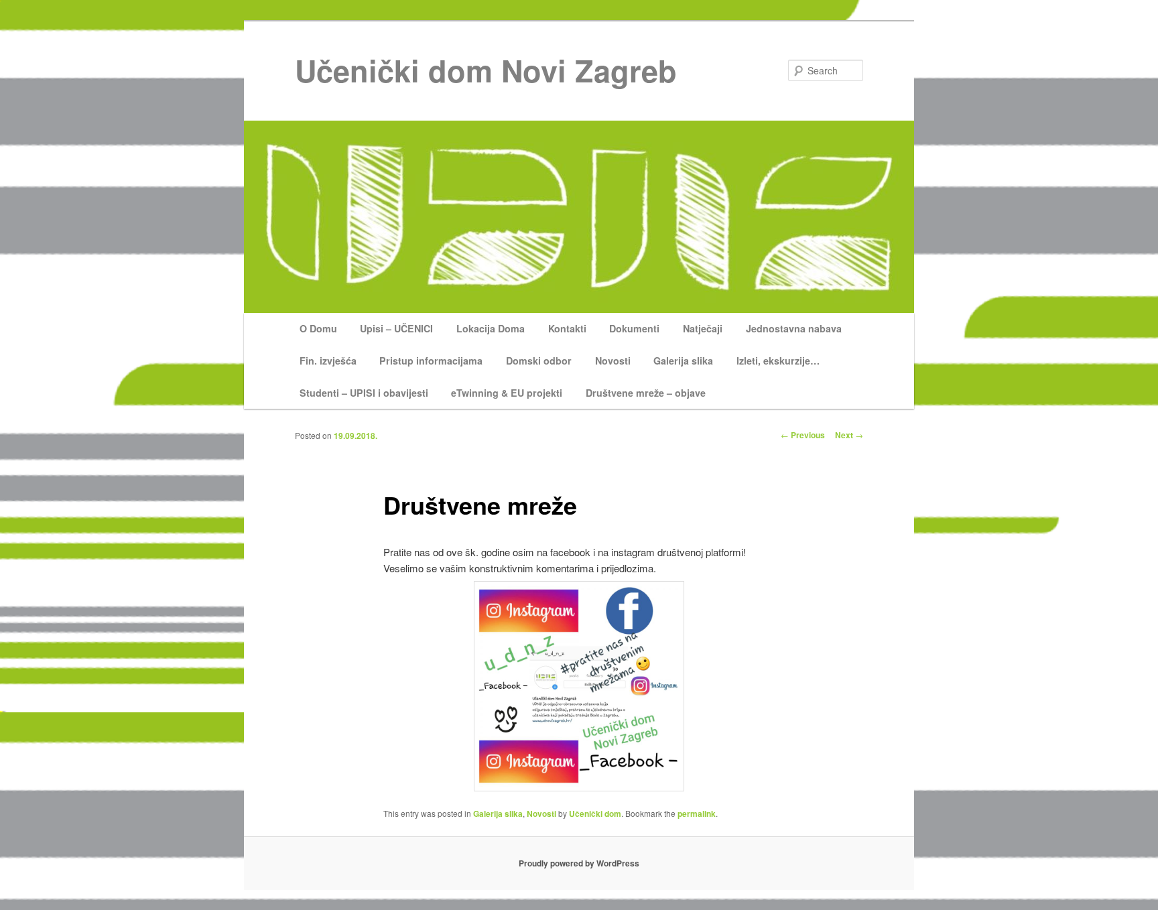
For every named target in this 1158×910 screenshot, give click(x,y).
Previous (803, 435)
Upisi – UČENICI (396, 328)
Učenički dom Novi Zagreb (486, 70)
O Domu (318, 328)
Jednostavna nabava (794, 328)
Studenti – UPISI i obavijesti (364, 392)
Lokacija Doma (490, 328)
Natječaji (702, 328)
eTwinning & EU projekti (506, 392)
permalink (697, 813)
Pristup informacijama (430, 360)
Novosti (613, 360)
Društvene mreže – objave (646, 392)
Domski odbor (539, 360)
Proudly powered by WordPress (579, 863)
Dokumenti (634, 328)
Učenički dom (595, 813)
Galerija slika (683, 360)
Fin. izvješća (328, 360)
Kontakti (567, 328)
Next (849, 435)
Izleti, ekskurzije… (778, 360)
